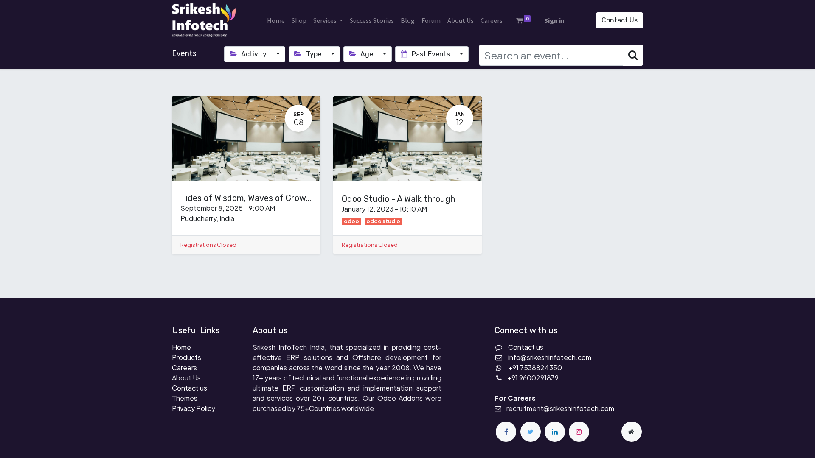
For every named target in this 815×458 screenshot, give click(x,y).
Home (181, 347)
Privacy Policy (193, 408)
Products (186, 357)
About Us (186, 377)
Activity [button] (253, 54)
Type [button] (313, 54)
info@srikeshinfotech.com (549, 357)
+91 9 (515, 377)
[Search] (633, 55)
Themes (184, 398)
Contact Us (619, 20)
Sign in (554, 20)
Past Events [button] (431, 54)
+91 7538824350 (535, 367)
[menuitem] (276, 20)
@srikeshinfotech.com (578, 408)
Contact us (189, 387)
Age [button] (367, 54)
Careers (184, 367)
